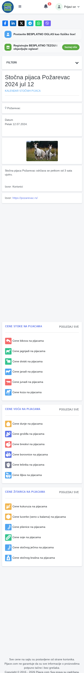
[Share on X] (21, 23)
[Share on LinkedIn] (13, 23)
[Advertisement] (42, 232)
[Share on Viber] (47, 23)
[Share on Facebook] (5, 23)
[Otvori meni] (19, 7)
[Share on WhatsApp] (38, 23)
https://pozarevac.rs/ (25, 197)
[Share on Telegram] (30, 23)
